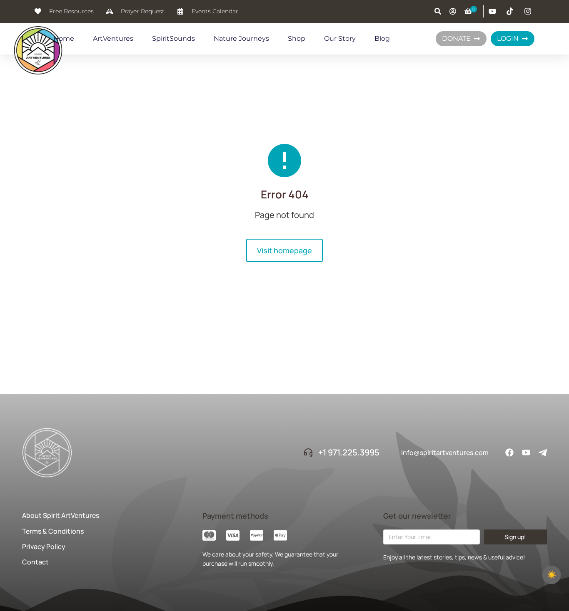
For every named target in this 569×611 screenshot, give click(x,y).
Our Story (340, 38)
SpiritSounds (173, 38)
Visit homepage (284, 250)
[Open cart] (468, 11)
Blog (382, 38)
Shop (296, 38)
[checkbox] (551, 575)
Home (63, 38)
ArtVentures (113, 38)
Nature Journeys (241, 38)
